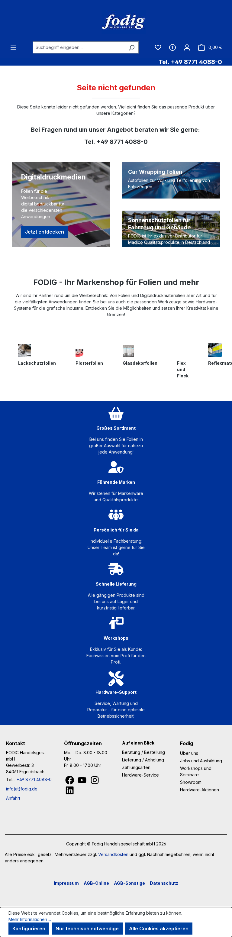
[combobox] (79, 47)
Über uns (189, 753)
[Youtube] (82, 781)
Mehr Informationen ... (29, 919)
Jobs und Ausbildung (201, 760)
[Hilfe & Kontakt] (172, 47)
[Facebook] (70, 781)
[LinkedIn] (69, 792)
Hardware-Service (140, 774)
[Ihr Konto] (187, 47)
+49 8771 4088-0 (34, 779)
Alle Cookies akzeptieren (158, 929)
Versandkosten (113, 854)
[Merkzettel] (158, 47)
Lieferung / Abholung (143, 759)
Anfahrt (13, 798)
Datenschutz (164, 883)
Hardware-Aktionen (199, 789)
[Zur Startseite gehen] (116, 22)
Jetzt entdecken (44, 232)
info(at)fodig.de (21, 788)
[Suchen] (131, 47)
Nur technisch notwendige (87, 929)
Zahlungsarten (136, 767)
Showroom (190, 782)
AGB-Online (96, 883)
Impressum (66, 883)
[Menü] (13, 47)
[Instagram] (94, 781)
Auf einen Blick (138, 742)
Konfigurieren (28, 929)
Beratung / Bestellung (143, 752)
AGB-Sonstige (129, 883)
